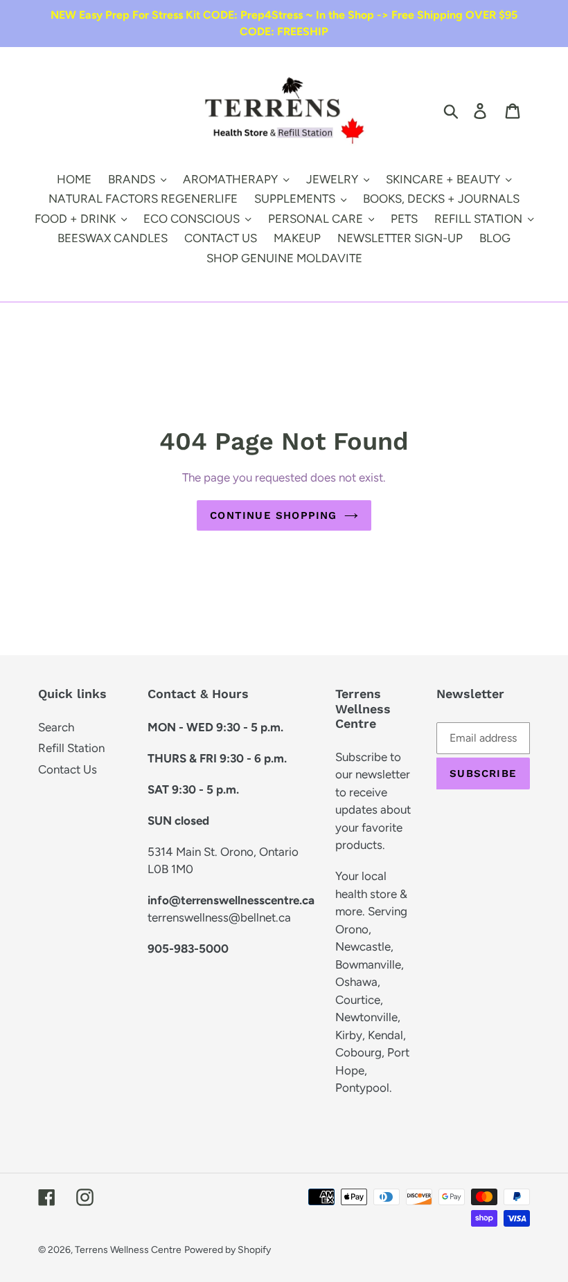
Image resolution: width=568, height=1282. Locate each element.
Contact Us (67, 769)
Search (56, 727)
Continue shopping (273, 515)
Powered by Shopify (227, 1250)
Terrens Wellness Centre (128, 1250)
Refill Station (71, 748)
